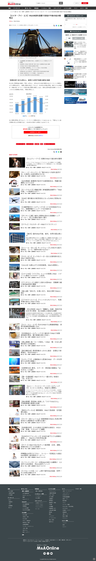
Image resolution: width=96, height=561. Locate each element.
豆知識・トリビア (66, 510)
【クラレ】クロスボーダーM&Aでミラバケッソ (39, 224)
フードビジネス (52, 518)
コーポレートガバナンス (28, 526)
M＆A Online (17, 21)
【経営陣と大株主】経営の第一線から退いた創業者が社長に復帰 (35, 64)
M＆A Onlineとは (31, 540)
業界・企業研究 (25, 11)
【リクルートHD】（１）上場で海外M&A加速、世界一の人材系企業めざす (41, 472)
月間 (82, 38)
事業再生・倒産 (52, 502)
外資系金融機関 (66, 496)
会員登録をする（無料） (35, 132)
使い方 (9, 507)
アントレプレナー (39, 506)
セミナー (65, 526)
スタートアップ (57, 8)
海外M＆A (51, 521)
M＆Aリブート (26, 499)
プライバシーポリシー (39, 540)
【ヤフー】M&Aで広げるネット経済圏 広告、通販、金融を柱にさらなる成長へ (41, 446)
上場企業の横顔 (52, 510)
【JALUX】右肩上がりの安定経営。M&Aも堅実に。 (40, 265)
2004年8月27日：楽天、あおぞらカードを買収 (75, 19)
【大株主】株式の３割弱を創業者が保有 (29, 66)
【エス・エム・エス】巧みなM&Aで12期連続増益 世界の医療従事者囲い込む (41, 325)
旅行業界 (37, 144)
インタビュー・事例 (46, 8)
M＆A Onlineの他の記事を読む (55, 149)
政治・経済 (51, 519)
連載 (23, 534)
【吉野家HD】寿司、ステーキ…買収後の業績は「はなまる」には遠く (41, 369)
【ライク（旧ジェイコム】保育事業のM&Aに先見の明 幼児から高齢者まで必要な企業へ (42, 420)
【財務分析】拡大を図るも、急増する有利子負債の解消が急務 (34, 71)
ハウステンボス (30, 144)
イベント (65, 523)
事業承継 (36, 8)
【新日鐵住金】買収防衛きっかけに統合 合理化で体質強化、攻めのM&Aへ (41, 351)
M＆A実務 (24, 512)
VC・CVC (38, 508)
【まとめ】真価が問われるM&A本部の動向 (29, 75)
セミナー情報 (65, 520)
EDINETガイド (66, 495)
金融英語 (65, 512)
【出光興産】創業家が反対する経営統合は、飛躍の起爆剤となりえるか (41, 182)
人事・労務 (25, 528)
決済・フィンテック (67, 491)
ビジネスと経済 (67, 8)
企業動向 (51, 498)
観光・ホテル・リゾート (49, 144)
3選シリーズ (65, 514)
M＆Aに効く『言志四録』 (68, 506)
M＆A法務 (25, 515)
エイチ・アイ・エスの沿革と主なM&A (30, 69)
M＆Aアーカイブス (34, 11)
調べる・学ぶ (28, 8)
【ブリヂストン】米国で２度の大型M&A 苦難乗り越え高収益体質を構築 (41, 283)
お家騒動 (51, 506)
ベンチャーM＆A (39, 505)
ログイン (77, 3)
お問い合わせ (68, 540)
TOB (9, 503)
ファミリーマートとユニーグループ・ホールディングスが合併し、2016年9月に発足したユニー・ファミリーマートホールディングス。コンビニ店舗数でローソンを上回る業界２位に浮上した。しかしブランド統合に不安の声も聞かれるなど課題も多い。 (44, 392)
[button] (73, 24)
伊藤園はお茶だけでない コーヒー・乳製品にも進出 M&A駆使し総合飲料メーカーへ (42, 454)
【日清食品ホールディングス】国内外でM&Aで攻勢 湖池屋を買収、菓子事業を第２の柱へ (41, 334)
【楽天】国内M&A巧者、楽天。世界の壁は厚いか (44, 234)
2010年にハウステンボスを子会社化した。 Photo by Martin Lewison (22, 57)
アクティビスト (52, 491)
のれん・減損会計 (26, 520)
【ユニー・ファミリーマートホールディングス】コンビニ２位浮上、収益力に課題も (43, 387)
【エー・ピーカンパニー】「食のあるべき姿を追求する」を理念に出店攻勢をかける (41, 173)
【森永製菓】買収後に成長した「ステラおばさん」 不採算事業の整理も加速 (41, 402)
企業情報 (10, 505)
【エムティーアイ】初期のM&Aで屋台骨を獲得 (44, 158)
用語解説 (25, 506)
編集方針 (25, 540)
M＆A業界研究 (26, 493)
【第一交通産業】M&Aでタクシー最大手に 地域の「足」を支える (40, 377)
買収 (42, 144)
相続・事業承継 (39, 491)
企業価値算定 (26, 524)
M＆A (9, 500)
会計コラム (25, 530)
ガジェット (65, 518)
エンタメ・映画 (66, 504)
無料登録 (85, 3)
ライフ (75, 8)
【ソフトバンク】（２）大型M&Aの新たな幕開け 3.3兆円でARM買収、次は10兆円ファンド (41, 463)
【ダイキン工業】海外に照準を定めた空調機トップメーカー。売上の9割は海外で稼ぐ (40, 216)
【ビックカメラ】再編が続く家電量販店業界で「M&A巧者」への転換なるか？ (41, 190)
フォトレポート (66, 493)
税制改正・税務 (26, 522)
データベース (17, 8)
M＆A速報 (10, 491)
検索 (61, 3)
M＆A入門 (24, 501)
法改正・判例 (26, 516)
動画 (24, 497)
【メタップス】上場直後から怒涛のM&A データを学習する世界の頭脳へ (41, 360)
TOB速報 (10, 495)
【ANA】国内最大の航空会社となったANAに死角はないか (41, 199)
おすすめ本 (65, 508)
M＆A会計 (25, 518)
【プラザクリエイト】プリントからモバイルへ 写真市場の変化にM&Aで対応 (41, 300)
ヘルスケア (51, 516)
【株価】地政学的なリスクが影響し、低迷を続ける (32, 73)
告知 (64, 524)
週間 (76, 38)
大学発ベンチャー (39, 503)
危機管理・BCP (52, 508)
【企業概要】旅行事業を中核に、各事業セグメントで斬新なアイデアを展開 (36, 61)
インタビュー (38, 496)
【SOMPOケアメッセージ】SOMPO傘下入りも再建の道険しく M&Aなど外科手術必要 (41, 437)
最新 (69, 38)
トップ (12, 11)
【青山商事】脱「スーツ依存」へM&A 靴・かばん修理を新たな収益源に (41, 343)
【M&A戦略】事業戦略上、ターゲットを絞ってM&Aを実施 (33, 68)
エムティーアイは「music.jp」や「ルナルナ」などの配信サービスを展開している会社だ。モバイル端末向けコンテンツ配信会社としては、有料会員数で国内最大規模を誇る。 (44, 164)
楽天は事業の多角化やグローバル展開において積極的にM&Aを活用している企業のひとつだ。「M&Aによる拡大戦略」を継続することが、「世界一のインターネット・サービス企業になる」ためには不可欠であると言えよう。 (44, 239)
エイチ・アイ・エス (21, 144)
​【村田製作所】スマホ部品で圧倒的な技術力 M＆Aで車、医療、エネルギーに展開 (41, 428)
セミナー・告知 (84, 8)
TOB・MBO (51, 495)
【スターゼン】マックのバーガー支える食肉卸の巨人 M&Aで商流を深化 (42, 257)
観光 (50, 514)
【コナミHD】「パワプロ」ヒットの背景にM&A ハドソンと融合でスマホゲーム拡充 (41, 274)
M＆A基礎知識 (26, 504)
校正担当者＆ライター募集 (55, 540)
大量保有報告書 (52, 493)
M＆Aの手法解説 (26, 510)
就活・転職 (65, 516)
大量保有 (10, 501)
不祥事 (50, 504)
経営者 (50, 512)
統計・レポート (26, 532)
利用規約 (47, 540)
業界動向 (51, 500)
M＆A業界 (51, 496)
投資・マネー (66, 498)
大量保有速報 (11, 493)
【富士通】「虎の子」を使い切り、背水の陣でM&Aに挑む (41, 292)
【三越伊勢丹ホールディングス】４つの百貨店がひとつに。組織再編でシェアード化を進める (41, 208)
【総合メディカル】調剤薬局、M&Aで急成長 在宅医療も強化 (41, 411)
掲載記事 (63, 540)
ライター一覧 (78, 488)
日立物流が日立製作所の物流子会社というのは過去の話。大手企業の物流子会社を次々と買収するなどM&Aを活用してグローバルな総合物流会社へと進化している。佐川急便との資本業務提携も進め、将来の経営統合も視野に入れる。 (44, 315)
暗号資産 (65, 500)
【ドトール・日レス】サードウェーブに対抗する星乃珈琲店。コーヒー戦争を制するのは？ (41, 248)
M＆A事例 (38, 498)
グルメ (64, 502)
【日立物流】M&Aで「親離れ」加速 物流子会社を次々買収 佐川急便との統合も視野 (44, 310)
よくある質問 (26, 508)
